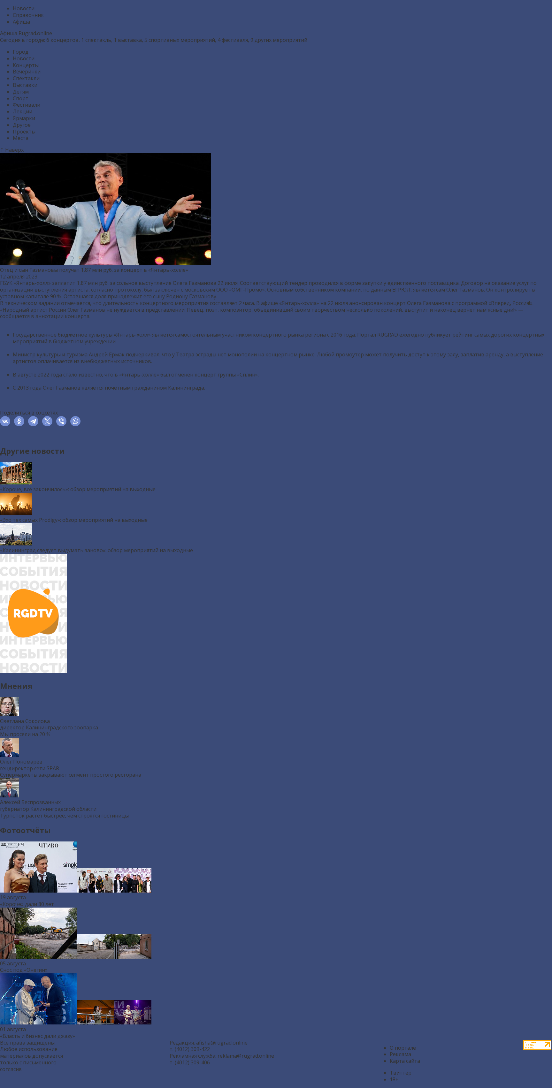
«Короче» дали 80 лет (27, 904)
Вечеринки (27, 71)
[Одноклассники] (20, 421)
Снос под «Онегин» (24, 969)
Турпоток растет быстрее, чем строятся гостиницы (64, 815)
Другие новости (32, 450)
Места (20, 137)
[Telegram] (34, 421)
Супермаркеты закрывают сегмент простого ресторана (70, 774)
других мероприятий (281, 39)
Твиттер (400, 1072)
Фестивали (26, 104)
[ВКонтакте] (6, 421)
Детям (21, 91)
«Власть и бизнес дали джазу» (37, 1035)
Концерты (26, 65)
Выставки (25, 84)
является (92, 387)
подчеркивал (142, 354)
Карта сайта (405, 1060)
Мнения (16, 686)
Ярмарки (24, 118)
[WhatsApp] (76, 421)
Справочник (28, 15)
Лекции (22, 111)
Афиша (21, 21)
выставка (130, 39)
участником (237, 334)
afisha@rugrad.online (222, 1042)
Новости (23, 8)
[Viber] (62, 421)
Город (20, 51)
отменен (182, 374)
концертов (64, 39)
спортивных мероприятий (182, 39)
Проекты (24, 131)
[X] (48, 421)
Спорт (20, 98)
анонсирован (366, 303)
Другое (22, 124)
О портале (403, 1047)
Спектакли (26, 78)
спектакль (98, 39)
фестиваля (235, 39)
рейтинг (462, 334)
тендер (298, 282)
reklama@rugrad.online (246, 1055)
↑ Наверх (12, 149)
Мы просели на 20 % (25, 734)
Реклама (400, 1054)
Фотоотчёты (25, 830)
